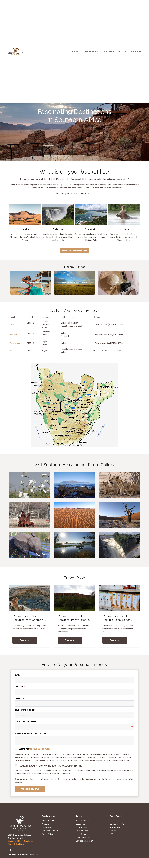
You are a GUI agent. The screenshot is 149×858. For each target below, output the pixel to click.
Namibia (13, 324)
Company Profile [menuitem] (117, 824)
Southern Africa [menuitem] (48, 821)
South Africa (15, 343)
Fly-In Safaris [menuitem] (81, 834)
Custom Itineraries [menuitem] (83, 838)
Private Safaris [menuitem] (82, 831)
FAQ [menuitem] (111, 834)
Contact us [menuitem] (114, 821)
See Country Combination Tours (74, 250)
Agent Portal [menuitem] (115, 827)
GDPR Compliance (25, 841)
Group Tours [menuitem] (81, 824)
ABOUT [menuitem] (121, 51)
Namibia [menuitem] (45, 824)
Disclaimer (12, 841)
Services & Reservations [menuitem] (86, 841)
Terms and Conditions (39, 749)
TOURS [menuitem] (75, 51)
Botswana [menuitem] (46, 827)
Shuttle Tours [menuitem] (81, 827)
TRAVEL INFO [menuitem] (107, 51)
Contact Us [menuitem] (135, 51)
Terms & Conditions (16, 844)
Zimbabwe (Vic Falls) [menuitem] (51, 831)
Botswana (14, 334)
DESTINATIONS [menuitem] (90, 51)
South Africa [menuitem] (47, 834)
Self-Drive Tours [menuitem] (83, 821)
